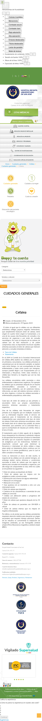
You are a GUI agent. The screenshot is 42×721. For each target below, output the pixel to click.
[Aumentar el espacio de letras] (28, 63)
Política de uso (31, 689)
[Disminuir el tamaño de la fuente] (24, 57)
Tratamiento (9, 354)
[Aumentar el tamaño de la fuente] (27, 57)
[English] (22, 76)
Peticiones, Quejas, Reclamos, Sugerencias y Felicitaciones (17, 577)
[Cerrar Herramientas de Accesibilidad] (8, 13)
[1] (21, 112)
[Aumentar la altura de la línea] (26, 60)
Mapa (36, 691)
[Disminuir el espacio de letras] (25, 63)
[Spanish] (25, 76)
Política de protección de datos (14, 689)
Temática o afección (8, 277)
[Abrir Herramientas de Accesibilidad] (5, 5)
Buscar (3, 286)
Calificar (4, 717)
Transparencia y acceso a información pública (18, 691)
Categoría (5, 266)
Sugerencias (4, 720)
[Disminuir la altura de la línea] (23, 60)
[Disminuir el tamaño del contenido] (31, 54)
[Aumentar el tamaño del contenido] (34, 54)
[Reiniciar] (4, 13)
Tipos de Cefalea (11, 352)
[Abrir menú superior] (2, 2)
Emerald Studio (28, 696)
